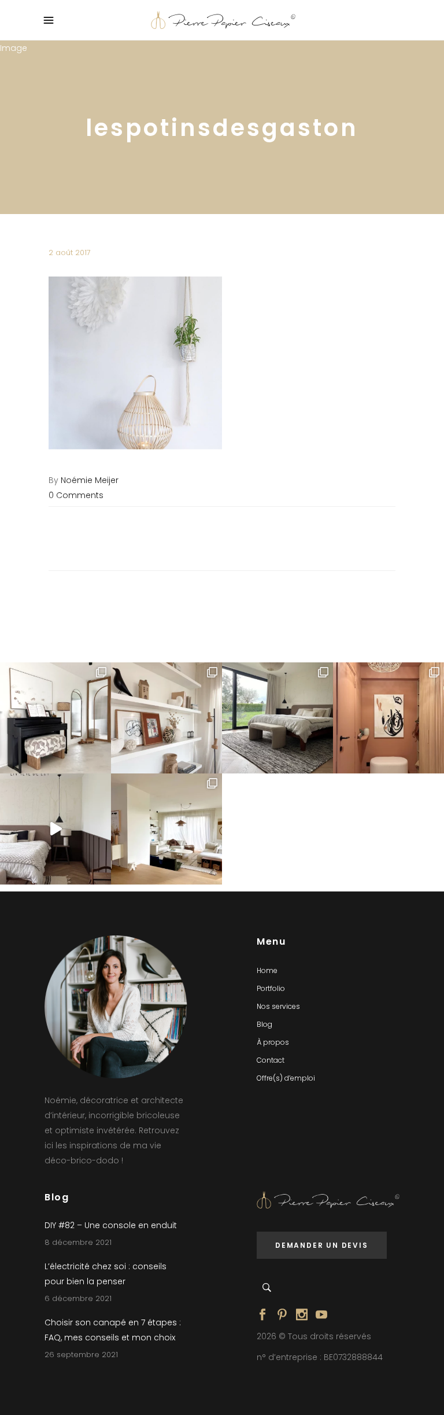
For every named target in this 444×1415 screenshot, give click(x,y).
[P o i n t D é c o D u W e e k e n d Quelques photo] (388, 717)
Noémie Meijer (90, 480)
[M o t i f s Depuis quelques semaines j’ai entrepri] (55, 717)
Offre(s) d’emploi (286, 1078)
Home (267, 970)
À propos (273, 1042)
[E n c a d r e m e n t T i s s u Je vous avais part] (166, 717)
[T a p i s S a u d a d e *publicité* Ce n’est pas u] (277, 717)
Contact (270, 1060)
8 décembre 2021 (78, 1242)
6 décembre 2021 (78, 1298)
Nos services (278, 1006)
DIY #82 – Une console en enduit (111, 1225)
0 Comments (76, 495)
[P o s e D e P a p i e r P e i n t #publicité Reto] (55, 829)
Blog (264, 1024)
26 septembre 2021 (81, 1354)
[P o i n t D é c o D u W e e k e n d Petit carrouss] (166, 829)
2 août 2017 (70, 252)
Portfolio (271, 988)
